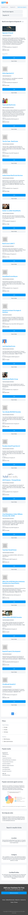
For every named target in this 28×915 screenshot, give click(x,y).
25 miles (5, 727)
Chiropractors (5, 754)
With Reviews (7, 739)
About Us (17, 899)
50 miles (5, 729)
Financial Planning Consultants (9, 759)
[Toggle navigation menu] (26, 2)
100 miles (6, 732)
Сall (14, 57)
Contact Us (23, 899)
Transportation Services (7, 761)
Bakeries (4, 756)
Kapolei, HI (12, 7)
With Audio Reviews (8, 741)
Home (3, 899)
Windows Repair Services (8, 765)
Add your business (14, 893)
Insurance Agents (6, 763)
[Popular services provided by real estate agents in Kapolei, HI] (14, 798)
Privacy (16, 902)
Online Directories (10, 899)
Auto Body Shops (6, 769)
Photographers (5, 767)
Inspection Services (6, 758)
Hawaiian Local (4, 7)
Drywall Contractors (6, 771)
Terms (11, 902)
